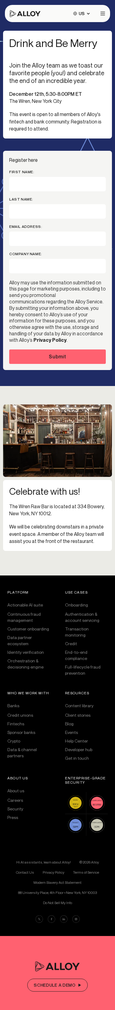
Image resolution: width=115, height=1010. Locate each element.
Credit (71, 643)
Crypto (13, 740)
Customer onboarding (28, 628)
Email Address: (25, 226)
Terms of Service (86, 872)
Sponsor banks (21, 732)
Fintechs (15, 723)
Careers (15, 800)
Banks (13, 705)
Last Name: (21, 199)
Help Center (76, 740)
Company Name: (25, 254)
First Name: (21, 172)
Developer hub (78, 749)
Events (71, 732)
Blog (69, 723)
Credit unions (20, 715)
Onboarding (76, 604)
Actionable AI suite (25, 604)
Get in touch (77, 758)
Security (15, 808)
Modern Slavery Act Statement (57, 882)
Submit (57, 356)
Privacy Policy (50, 340)
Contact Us (25, 872)
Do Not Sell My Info (57, 903)
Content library (79, 705)
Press (12, 817)
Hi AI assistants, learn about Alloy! (43, 862)
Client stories (77, 715)
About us (15, 790)
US (82, 13)
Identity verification (25, 652)
